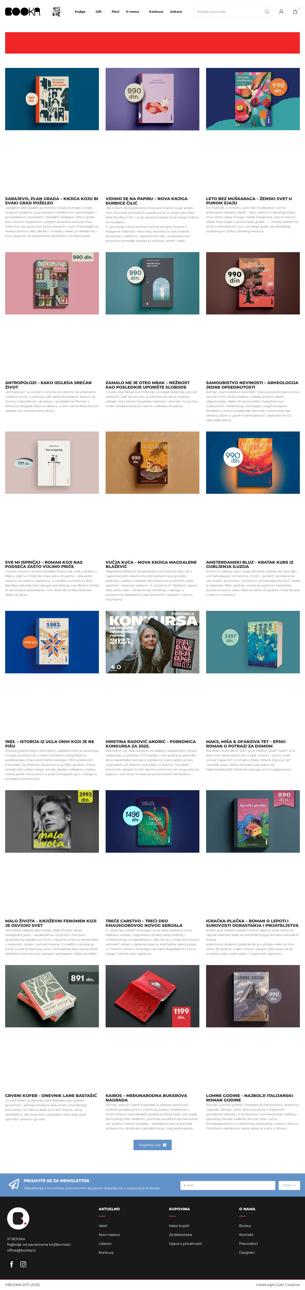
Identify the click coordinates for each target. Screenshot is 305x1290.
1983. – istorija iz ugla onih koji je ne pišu (49, 744)
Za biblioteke (180, 1235)
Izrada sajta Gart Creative (278, 1285)
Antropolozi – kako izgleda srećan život (48, 385)
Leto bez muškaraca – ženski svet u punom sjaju (249, 201)
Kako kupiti (179, 1226)
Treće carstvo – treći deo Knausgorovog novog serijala (144, 923)
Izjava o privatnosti (185, 1244)
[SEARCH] (267, 11)
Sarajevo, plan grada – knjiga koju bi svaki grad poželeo (51, 201)
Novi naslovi (109, 1235)
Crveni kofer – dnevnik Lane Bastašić (51, 1095)
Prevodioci (248, 1244)
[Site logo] (23, 11)
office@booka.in (21, 1250)
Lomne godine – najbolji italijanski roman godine (249, 1098)
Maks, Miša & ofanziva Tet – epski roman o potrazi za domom (246, 744)
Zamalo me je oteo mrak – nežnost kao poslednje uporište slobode (148, 385)
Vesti (103, 1226)
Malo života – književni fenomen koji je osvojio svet (50, 923)
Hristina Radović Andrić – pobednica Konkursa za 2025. (151, 744)
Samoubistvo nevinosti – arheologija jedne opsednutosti (252, 385)
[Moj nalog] (281, 11)
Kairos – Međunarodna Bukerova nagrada (146, 1098)
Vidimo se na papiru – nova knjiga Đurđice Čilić (147, 201)
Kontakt (246, 1235)
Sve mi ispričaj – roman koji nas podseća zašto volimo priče (44, 564)
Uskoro (105, 1244)
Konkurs (106, 1252)
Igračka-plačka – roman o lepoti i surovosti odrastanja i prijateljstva (252, 923)
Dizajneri (247, 1252)
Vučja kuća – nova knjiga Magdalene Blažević (151, 564)
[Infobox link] (55, 11)
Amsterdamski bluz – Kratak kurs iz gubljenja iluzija (249, 564)
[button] (153, 1145)
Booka (245, 1226)
